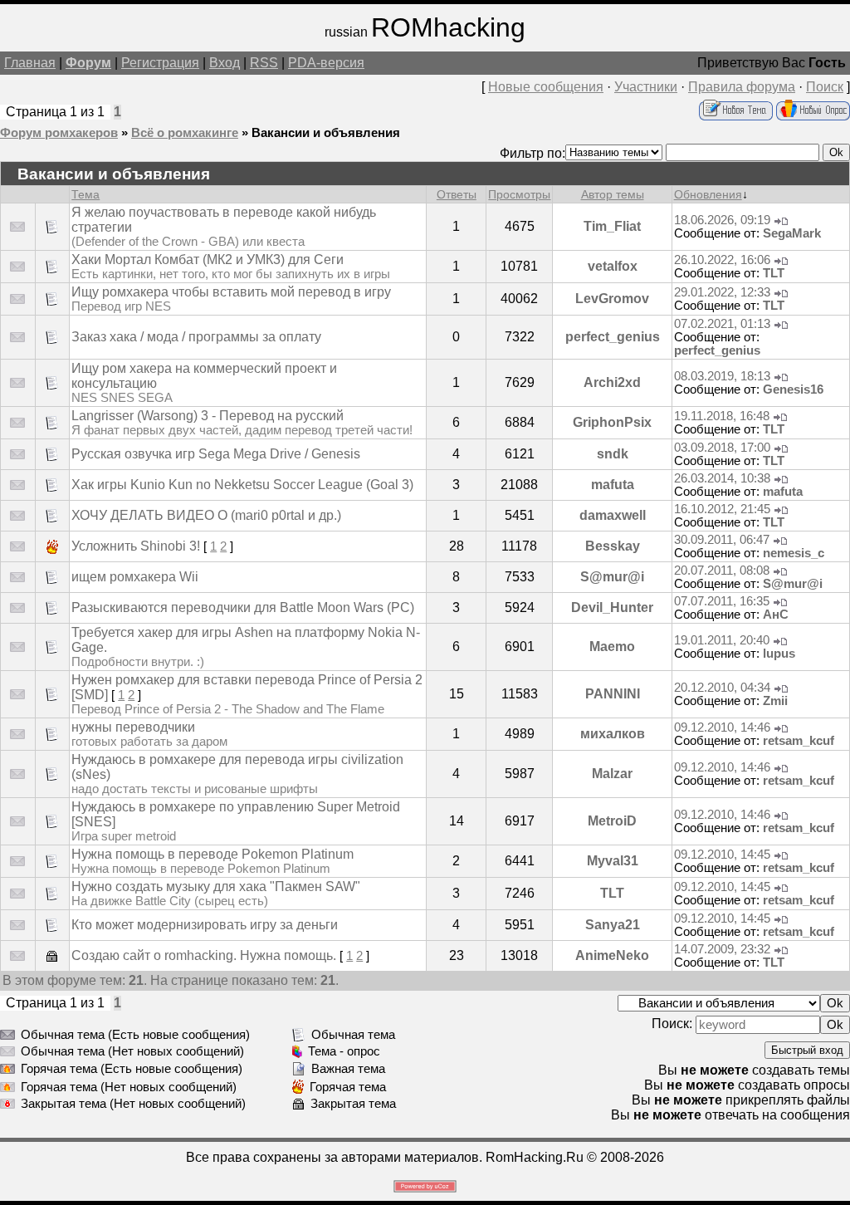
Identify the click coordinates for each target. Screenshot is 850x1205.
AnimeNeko (612, 955)
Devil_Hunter (612, 607)
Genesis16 (793, 389)
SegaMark (792, 233)
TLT (773, 273)
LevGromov (612, 298)
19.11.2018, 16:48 (721, 416)
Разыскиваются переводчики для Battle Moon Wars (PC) (242, 607)
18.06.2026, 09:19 (722, 220)
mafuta (612, 485)
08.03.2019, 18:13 (722, 376)
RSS (264, 63)
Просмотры (519, 194)
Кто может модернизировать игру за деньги (204, 925)
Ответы (456, 194)
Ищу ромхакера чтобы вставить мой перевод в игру (231, 292)
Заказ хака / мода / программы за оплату (196, 337)
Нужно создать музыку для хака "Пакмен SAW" (215, 886)
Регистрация (160, 63)
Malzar (612, 774)
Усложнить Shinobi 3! (135, 546)
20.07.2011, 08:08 (721, 570)
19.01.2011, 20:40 (721, 640)
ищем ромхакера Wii (134, 577)
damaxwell (612, 515)
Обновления (708, 194)
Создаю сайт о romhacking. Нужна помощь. (203, 955)
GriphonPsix (612, 422)
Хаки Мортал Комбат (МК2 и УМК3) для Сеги (207, 259)
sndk (612, 454)
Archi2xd (612, 382)
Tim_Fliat (612, 226)
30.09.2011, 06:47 (721, 539)
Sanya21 (612, 925)
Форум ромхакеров (59, 133)
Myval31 (612, 861)
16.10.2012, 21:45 (722, 509)
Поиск (824, 87)
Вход (224, 63)
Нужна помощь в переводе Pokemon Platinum (212, 854)
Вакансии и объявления (326, 133)
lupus (779, 653)
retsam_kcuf (798, 740)
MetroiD (612, 821)
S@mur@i (612, 577)
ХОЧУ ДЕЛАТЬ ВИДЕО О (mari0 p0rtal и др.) (206, 515)
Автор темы (612, 194)
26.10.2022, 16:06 (722, 260)
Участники (645, 87)
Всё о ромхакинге (184, 133)
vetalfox (613, 266)
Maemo (612, 646)
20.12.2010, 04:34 (722, 687)
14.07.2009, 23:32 (722, 949)
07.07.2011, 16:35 (721, 601)
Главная (30, 63)
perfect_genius (612, 337)
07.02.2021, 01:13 (722, 324)
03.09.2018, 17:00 (722, 447)
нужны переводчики (133, 727)
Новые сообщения (545, 87)
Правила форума (741, 87)
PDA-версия (326, 63)
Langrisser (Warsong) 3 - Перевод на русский (207, 416)
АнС (776, 614)
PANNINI (612, 694)
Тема (85, 194)
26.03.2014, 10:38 (722, 478)
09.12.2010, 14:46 (722, 727)
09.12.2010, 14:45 (722, 854)
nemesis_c (793, 553)
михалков (612, 734)
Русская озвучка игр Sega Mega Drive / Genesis (215, 454)
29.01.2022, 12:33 (722, 292)
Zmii (775, 701)
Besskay (612, 546)
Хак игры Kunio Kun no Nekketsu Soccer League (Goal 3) (242, 485)
